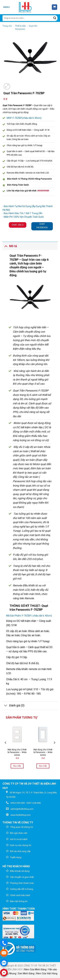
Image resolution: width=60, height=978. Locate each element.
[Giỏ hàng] (54, 7)
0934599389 (43, 190)
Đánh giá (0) (16, 705)
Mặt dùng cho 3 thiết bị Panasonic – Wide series (43, 752)
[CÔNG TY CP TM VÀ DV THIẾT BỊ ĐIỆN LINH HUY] (25, 7)
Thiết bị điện (20, 26)
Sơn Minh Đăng (26, 973)
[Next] (54, 749)
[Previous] (5, 749)
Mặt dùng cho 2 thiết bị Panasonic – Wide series (17, 752)
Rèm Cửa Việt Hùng (46, 973)
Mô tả (13, 246)
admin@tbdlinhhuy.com (22, 809)
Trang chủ (7, 26)
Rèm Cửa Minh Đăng (35, 969)
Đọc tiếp (17, 766)
